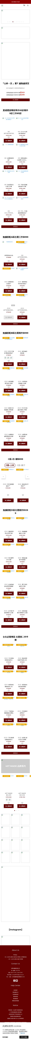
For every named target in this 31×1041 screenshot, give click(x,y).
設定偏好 (5, 1037)
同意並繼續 (23, 1037)
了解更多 (22, 1033)
